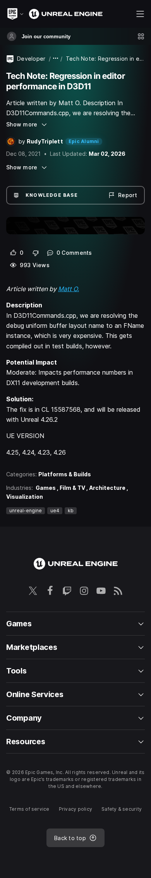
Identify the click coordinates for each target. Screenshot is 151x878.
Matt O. (68, 289)
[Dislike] (36, 253)
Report (127, 195)
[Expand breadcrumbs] (56, 58)
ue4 (54, 510)
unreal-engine (25, 510)
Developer (31, 58)
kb (71, 510)
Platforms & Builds (64, 474)
